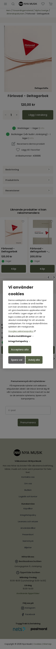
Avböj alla (34, 360)
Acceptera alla (20, 349)
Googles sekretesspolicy (21, 331)
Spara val (16, 360)
